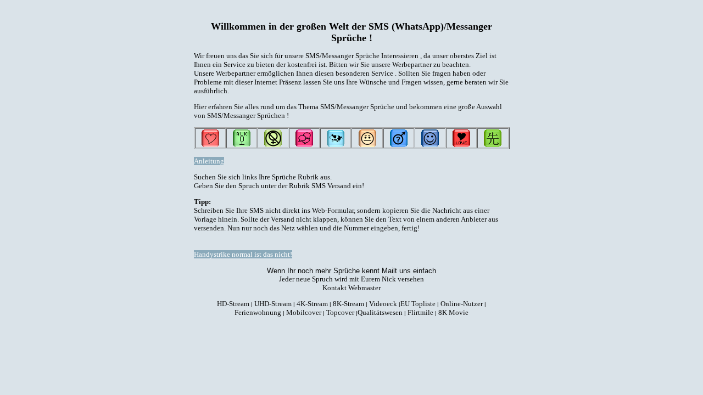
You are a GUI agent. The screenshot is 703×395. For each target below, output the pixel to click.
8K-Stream (348, 304)
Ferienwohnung (258, 312)
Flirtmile (420, 312)
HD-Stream (233, 304)
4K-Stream (312, 304)
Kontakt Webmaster (351, 288)
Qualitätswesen (380, 312)
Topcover (340, 312)
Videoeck (383, 304)
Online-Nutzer (461, 304)
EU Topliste (418, 304)
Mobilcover (303, 312)
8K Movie (453, 312)
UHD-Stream (273, 304)
